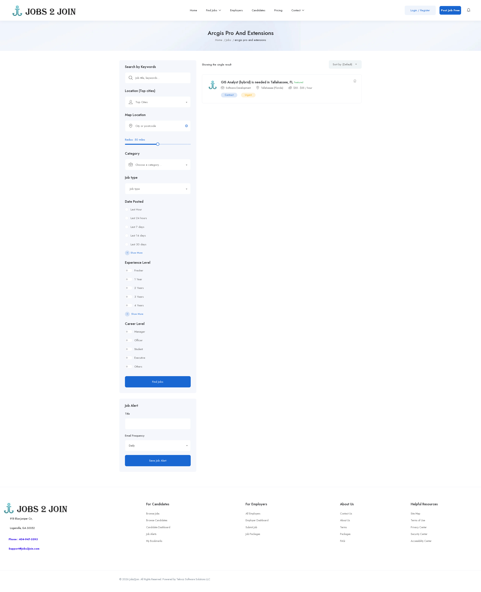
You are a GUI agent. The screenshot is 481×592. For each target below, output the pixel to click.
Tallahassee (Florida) (272, 88)
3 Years (139, 297)
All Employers (253, 513)
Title (127, 414)
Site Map (415, 513)
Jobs (228, 40)
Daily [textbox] (132, 446)
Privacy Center (419, 527)
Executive (139, 358)
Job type (131, 177)
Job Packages (253, 534)
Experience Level (137, 262)
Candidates (258, 10)
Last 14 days (138, 235)
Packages (345, 534)
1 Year (138, 279)
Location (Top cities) (140, 91)
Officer (138, 340)
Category (132, 153)
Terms (343, 527)
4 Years (139, 305)
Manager (139, 332)
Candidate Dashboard (158, 527)
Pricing (278, 10)
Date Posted (134, 201)
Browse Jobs (152, 513)
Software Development (238, 88)
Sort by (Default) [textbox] (342, 64)
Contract (229, 95)
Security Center (419, 534)
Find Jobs (212, 10)
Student (138, 349)
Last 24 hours (139, 218)
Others (138, 367)
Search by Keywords (140, 67)
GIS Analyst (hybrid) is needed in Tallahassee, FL (257, 82)
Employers (236, 10)
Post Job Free (450, 10)
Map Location (135, 115)
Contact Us (346, 513)
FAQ (342, 541)
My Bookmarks (154, 541)
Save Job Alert (157, 461)
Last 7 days (137, 227)
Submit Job (251, 527)
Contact (296, 10)
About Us (345, 520)
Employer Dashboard (257, 520)
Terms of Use (418, 520)
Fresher (138, 270)
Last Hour (136, 209)
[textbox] (155, 102)
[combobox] (158, 102)
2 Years (139, 288)
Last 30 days (138, 244)
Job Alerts (151, 534)
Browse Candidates (156, 520)
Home (193, 10)
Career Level (134, 323)
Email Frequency (134, 436)
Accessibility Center (421, 541)
